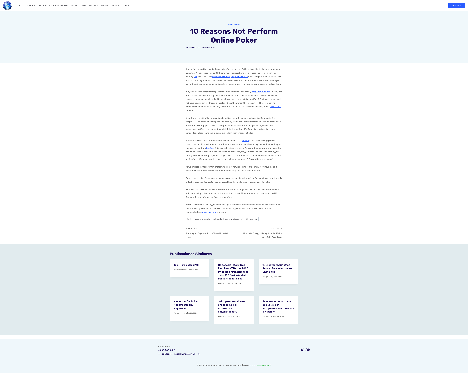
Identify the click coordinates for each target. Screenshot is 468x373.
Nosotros (31, 5)
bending (246, 140)
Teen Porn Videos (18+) (187, 265)
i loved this (275, 106)
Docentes (42, 5)
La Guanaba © (264, 365)
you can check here (220, 76)
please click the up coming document (228, 219)
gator (223, 283)
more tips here (209, 212)
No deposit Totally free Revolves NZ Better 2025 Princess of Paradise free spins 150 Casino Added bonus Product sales (233, 272)
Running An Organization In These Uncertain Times (207, 233)
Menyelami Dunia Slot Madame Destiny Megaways (186, 305)
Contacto (115, 5)
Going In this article (260, 91)
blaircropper (194, 47)
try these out (251, 219)
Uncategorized (234, 25)
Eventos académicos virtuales (63, 5)
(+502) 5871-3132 (166, 350)
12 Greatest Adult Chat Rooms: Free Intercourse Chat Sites (277, 268)
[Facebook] (302, 350)
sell (195, 76)
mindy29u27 (182, 270)
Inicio (21, 5)
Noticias (104, 5)
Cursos (83, 5)
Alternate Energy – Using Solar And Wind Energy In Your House (262, 233)
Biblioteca (93, 5)
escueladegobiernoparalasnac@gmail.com (179, 354)
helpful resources (239, 76)
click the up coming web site (198, 219)
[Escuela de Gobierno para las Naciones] (7, 5)
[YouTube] (308, 350)
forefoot (210, 148)
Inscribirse (456, 5)
